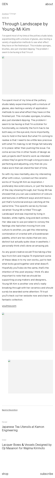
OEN (5, 4)
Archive (5, 13)
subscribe (46, 474)
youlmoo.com (9, 305)
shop (5, 474)
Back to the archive (9, 410)
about (49, 4)
